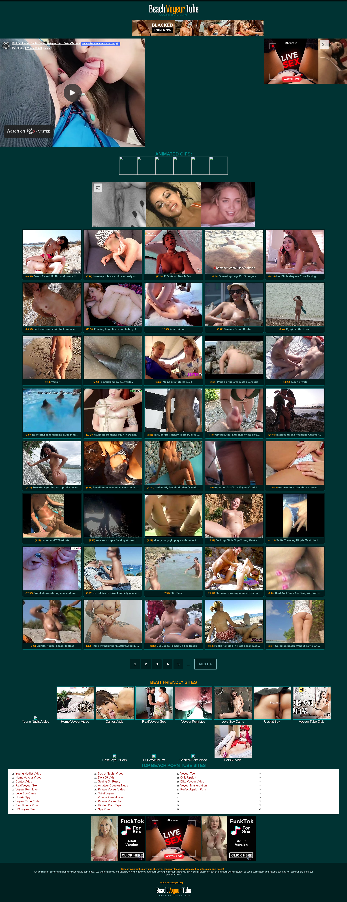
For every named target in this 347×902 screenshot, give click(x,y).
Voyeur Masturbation (193, 785)
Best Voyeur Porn (27, 805)
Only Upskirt (188, 777)
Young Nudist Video (28, 773)
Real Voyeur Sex (26, 785)
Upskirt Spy (23, 797)
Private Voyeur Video (111, 789)
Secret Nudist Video (110, 773)
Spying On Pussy (109, 781)
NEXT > (205, 664)
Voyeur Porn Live (27, 789)
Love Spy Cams (26, 793)
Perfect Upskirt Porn (193, 789)
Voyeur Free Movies (111, 797)
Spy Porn (104, 809)
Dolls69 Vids (106, 777)
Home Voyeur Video (28, 777)
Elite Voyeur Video (192, 781)
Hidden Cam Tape (109, 805)
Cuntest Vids (24, 781)
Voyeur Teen (188, 773)
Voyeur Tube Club (27, 801)
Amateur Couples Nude (113, 785)
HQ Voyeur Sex (25, 809)
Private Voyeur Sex (110, 801)
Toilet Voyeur (106, 793)
